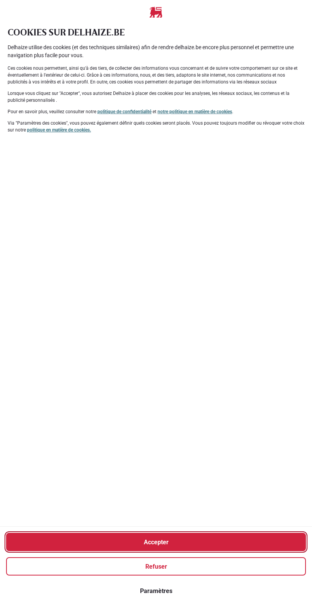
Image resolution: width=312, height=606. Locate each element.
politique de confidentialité (124, 111)
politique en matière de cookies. (59, 130)
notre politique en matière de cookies (195, 111)
